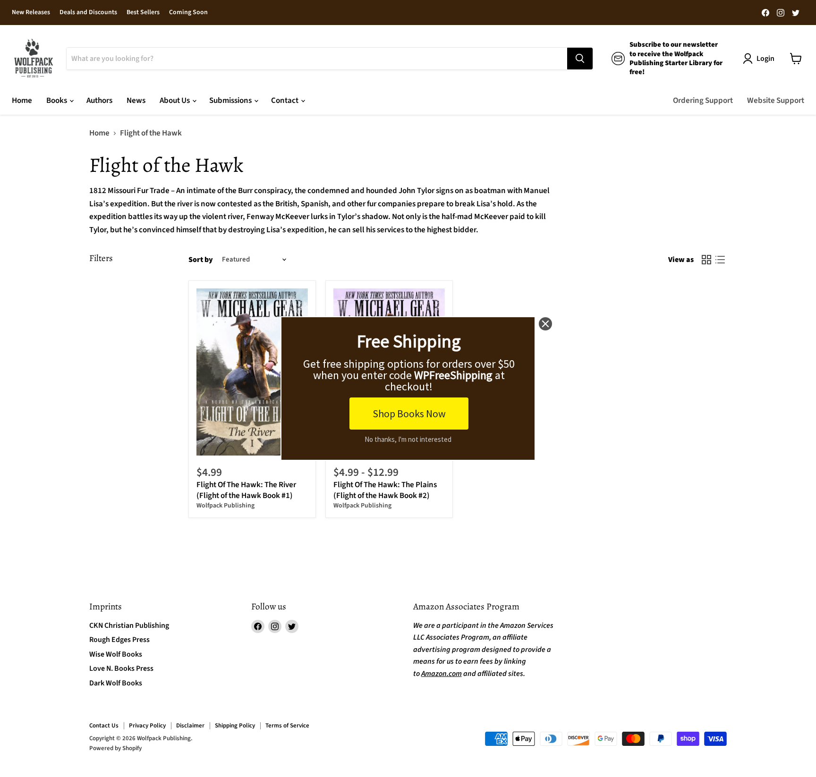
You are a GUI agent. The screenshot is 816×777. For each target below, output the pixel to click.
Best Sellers (143, 13)
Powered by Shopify (115, 748)
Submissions (231, 100)
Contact (285, 100)
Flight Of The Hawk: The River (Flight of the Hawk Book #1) (246, 490)
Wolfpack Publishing (225, 505)
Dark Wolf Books (115, 683)
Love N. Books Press (121, 668)
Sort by (200, 259)
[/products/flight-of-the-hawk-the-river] (252, 372)
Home (22, 100)
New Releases (31, 13)
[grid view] (707, 260)
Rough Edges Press (119, 639)
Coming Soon (188, 13)
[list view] (720, 260)
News (136, 100)
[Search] (580, 58)
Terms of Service (287, 725)
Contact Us (104, 725)
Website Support (775, 100)
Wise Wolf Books (115, 654)
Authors (99, 100)
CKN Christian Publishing (129, 625)
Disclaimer (190, 725)
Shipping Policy (235, 725)
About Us (175, 100)
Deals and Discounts (88, 13)
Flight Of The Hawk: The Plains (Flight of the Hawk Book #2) (385, 490)
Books (57, 100)
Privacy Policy (147, 725)
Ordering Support (703, 100)
